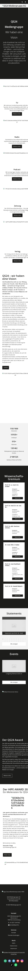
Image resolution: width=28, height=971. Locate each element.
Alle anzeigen (14, 644)
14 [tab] (9, 641)
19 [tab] (21, 641)
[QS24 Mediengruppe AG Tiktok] (11, 964)
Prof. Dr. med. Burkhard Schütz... (12, 564)
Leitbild (6, 367)
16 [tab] (14, 641)
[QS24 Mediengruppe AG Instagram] (22, 960)
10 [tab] (23, 639)
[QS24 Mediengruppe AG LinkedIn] (13, 960)
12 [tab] (5, 641)
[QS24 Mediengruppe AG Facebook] (9, 960)
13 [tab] (7, 641)
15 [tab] (12, 641)
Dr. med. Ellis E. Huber (12, 545)
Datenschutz (13, 946)
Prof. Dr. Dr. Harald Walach (13, 586)
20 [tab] (23, 641)
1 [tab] (3, 639)
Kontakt (13, 932)
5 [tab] (12, 639)
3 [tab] (7, 639)
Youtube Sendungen (13, 935)
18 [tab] (18, 641)
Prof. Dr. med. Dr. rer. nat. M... (13, 506)
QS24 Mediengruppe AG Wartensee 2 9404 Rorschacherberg (14, 918)
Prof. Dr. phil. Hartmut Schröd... (12, 527)
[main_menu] (25, 2)
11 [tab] (25, 639)
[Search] (22, 2)
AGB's (13, 943)
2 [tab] (5, 639)
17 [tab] (16, 641)
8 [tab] (18, 639)
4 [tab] (9, 639)
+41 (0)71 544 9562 (14, 922)
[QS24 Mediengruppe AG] (14, 5)
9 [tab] (21, 639)
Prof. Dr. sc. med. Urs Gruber (12, 485)
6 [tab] (14, 639)
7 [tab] (16, 639)
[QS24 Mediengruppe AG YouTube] (17, 960)
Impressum (13, 948)
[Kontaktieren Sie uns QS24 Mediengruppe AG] (5, 960)
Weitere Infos (17, 114)
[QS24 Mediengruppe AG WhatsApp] (15, 964)
